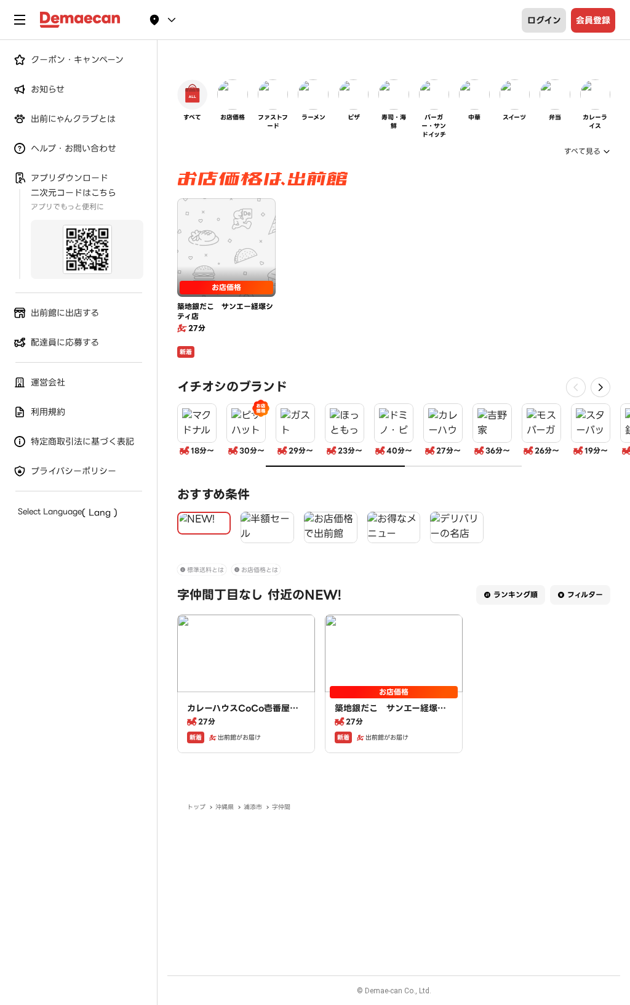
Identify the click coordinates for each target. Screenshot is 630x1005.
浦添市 (253, 807)
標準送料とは (205, 570)
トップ (196, 807)
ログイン (544, 20)
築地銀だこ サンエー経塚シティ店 (390, 714)
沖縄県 (224, 807)
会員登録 (593, 20)
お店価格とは (259, 570)
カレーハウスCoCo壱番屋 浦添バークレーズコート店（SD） (245, 720)
